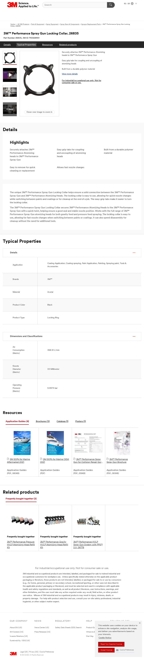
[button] (125, 650)
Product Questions (93, 627)
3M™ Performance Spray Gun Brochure (117, 460)
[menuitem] (7, 45)
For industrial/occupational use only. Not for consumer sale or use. (81, 82)
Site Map (90, 636)
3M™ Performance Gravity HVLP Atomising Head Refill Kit (54, 545)
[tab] (17, 421)
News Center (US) (41, 627)
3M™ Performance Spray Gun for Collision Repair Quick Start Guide (88, 461)
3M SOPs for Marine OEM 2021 (54, 460)
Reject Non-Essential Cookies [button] (111, 644)
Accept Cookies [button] (106, 650)
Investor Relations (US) (19, 636)
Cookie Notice (105, 638)
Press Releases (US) (42, 632)
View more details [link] (70, 74)
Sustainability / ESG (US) (20, 641)
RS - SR (127, 4)
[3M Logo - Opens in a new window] (23, 5)
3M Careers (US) (16, 632)
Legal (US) (24, 652)
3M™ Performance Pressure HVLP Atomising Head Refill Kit (21, 545)
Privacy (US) (33, 652)
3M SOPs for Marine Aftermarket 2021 (18, 460)
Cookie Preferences (47, 652)
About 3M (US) (16, 627)
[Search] (111, 5)
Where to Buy (91, 632)
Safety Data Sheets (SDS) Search (68, 627)
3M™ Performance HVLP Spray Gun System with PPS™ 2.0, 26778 (88, 545)
